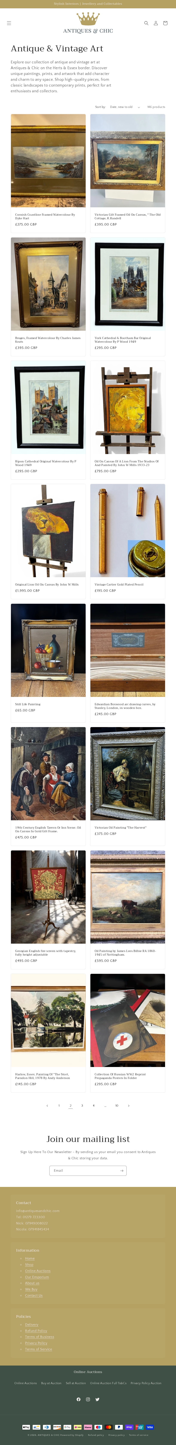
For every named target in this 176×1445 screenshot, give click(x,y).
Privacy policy (116, 1435)
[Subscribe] (121, 1171)
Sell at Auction (76, 1383)
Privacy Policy (36, 1343)
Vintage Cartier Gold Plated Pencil (119, 585)
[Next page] (128, 1105)
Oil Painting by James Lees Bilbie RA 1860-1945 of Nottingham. (125, 953)
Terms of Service (38, 1349)
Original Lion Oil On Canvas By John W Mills (47, 585)
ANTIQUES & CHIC (49, 1435)
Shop (29, 1265)
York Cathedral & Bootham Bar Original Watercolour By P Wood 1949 (123, 340)
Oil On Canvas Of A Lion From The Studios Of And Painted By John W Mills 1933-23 (127, 463)
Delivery (31, 1325)
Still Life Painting (27, 704)
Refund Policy (36, 1331)
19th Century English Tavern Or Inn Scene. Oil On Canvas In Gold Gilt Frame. (48, 829)
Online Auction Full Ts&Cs (108, 1383)
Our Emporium (37, 1277)
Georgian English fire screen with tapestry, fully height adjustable (45, 953)
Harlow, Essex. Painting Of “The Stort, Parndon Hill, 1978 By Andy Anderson (42, 1076)
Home (30, 1258)
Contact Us (34, 1295)
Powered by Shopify (72, 1435)
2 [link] (71, 1106)
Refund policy (96, 1435)
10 (116, 1105)
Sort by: (100, 107)
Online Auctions (38, 1271)
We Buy (31, 1289)
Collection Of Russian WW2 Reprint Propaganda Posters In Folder (120, 1076)
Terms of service (138, 1435)
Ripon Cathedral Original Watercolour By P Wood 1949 (45, 463)
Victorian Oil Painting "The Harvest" (121, 828)
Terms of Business (39, 1337)
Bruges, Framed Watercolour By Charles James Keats (48, 340)
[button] (9, 23)
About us (32, 1283)
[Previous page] (47, 1105)
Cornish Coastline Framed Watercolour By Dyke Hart (45, 216)
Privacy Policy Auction (146, 1383)
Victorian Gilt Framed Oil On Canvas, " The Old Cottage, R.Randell (128, 216)
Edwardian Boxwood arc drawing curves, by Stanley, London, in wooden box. (125, 706)
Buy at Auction (51, 1383)
